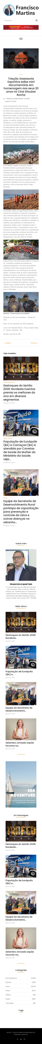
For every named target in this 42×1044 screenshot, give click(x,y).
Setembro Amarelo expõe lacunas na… (20, 744)
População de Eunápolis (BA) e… (19, 673)
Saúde (10, 438)
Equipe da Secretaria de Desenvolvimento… (19, 709)
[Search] (36, 20)
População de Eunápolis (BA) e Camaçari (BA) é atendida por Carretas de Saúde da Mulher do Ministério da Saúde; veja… (20, 450)
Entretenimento (9, 382)
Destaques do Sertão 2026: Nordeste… (21, 636)
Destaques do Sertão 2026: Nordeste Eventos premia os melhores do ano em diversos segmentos (19, 392)
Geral (5, 438)
